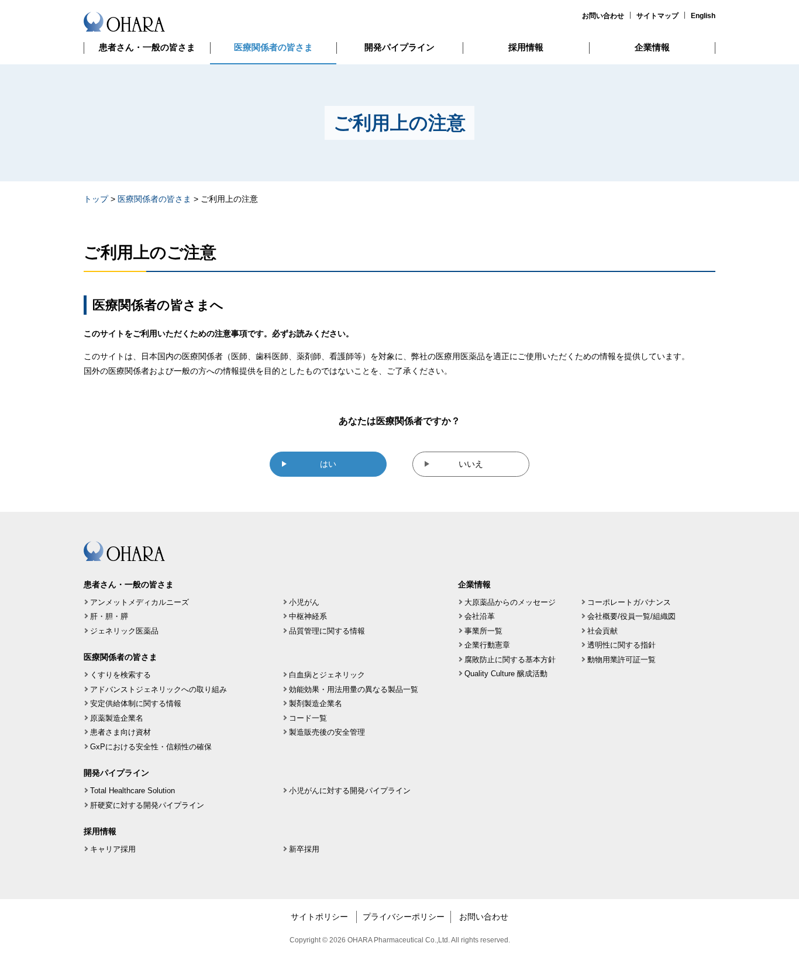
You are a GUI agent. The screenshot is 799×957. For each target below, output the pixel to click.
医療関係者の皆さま (273, 47)
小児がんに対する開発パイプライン (350, 790)
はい (328, 464)
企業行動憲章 (487, 645)
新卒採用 (304, 849)
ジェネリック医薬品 (124, 630)
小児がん (304, 602)
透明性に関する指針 (621, 645)
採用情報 (525, 47)
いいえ (471, 464)
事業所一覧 (483, 630)
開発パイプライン (399, 47)
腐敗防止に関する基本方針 (510, 659)
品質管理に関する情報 (327, 630)
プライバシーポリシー (404, 916)
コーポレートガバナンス (629, 602)
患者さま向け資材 (120, 732)
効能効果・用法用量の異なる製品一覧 (353, 689)
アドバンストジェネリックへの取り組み (158, 689)
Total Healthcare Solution (132, 790)
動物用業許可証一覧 (621, 659)
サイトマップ (657, 16)
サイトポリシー (319, 916)
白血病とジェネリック (327, 674)
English (703, 16)
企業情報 (652, 47)
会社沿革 (479, 616)
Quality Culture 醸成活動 (505, 673)
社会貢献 (602, 630)
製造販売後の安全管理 (327, 732)
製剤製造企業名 (315, 703)
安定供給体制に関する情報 (135, 703)
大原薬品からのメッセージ (510, 602)
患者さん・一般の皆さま (147, 47)
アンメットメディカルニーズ (139, 602)
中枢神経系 (308, 616)
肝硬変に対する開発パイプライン (147, 805)
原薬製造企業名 (116, 718)
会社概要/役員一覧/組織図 (631, 616)
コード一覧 (308, 718)
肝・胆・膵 (109, 616)
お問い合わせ (603, 16)
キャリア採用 (113, 849)
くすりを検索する (120, 674)
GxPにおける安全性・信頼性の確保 (151, 746)
